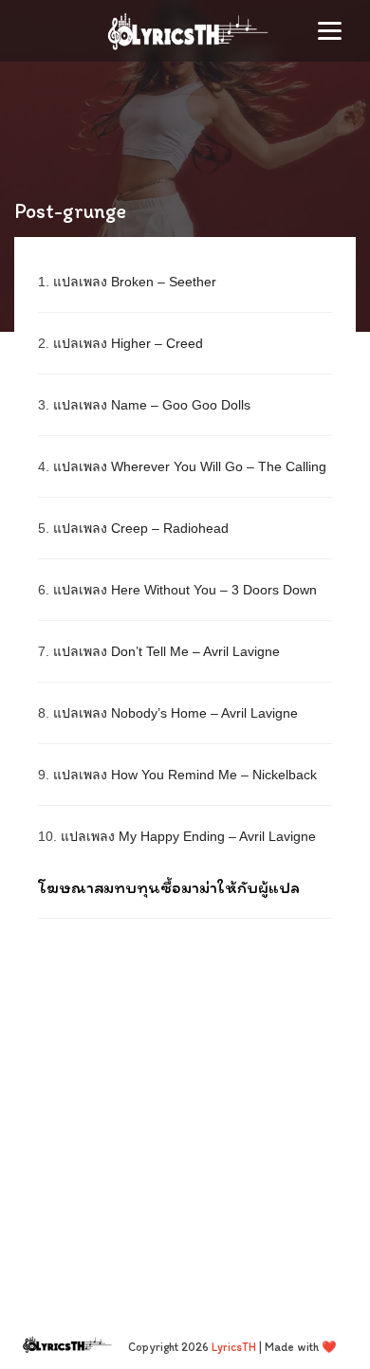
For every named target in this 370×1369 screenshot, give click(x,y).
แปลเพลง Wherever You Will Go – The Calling (189, 466)
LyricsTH (234, 1347)
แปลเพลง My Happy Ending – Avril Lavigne (188, 836)
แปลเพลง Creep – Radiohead (141, 528)
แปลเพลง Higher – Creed (128, 343)
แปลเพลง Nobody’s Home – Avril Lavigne (175, 713)
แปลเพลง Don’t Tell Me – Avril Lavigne (166, 651)
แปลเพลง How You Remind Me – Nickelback (185, 774)
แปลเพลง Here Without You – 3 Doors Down (185, 589)
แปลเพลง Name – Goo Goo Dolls (151, 404)
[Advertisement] (185, 1108)
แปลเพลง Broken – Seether (134, 281)
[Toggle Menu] (329, 30)
